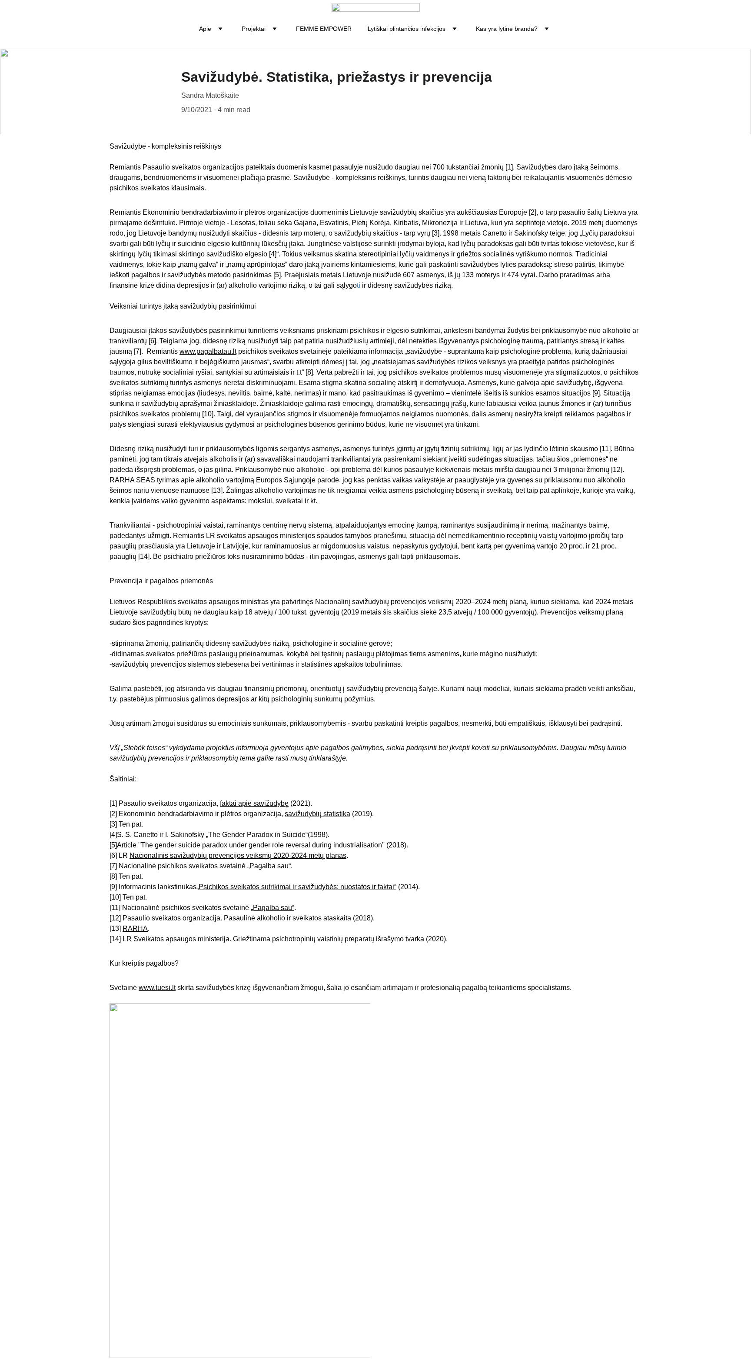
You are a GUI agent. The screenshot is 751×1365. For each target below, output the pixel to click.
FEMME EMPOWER (324, 28)
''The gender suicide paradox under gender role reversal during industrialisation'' (262, 845)
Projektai (254, 28)
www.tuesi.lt (157, 987)
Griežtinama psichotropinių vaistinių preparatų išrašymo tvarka (328, 939)
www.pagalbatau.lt (207, 351)
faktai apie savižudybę (254, 803)
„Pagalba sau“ (269, 866)
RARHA (135, 928)
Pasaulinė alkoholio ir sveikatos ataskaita (287, 918)
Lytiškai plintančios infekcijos (406, 28)
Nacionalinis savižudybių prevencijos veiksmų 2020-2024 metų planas (238, 855)
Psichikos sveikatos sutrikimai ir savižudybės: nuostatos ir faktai (296, 886)
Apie (205, 28)
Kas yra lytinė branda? (507, 28)
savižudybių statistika (317, 813)
